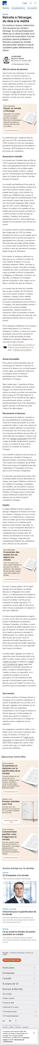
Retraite (6, 8)
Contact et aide (8, 1003)
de (4, 1021)
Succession (32, 8)
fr (10, 1021)
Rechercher (30, 3)
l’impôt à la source (10, 661)
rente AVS (16, 91)
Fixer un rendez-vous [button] (12, 960)
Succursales (7, 994)
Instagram (25, 1027)
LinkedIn (11, 1027)
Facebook (18, 1027)
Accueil (5, 953)
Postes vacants (8, 998)
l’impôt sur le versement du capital (18, 662)
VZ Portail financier (13, 1012)
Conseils (7, 978)
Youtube (5, 1027)
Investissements (18, 8)
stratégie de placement (18, 438)
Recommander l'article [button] (21, 64)
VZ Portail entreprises (14, 1016)
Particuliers (8, 967)
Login (25, 3)
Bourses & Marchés (13, 989)
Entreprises (8, 973)
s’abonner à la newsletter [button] (22, 350)
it (16, 1021)
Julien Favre (16, 56)
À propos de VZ (11, 983)
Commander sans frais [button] (12, 131)
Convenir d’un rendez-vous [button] (11, 822)
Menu (36, 3)
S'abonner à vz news (10, 1007)
